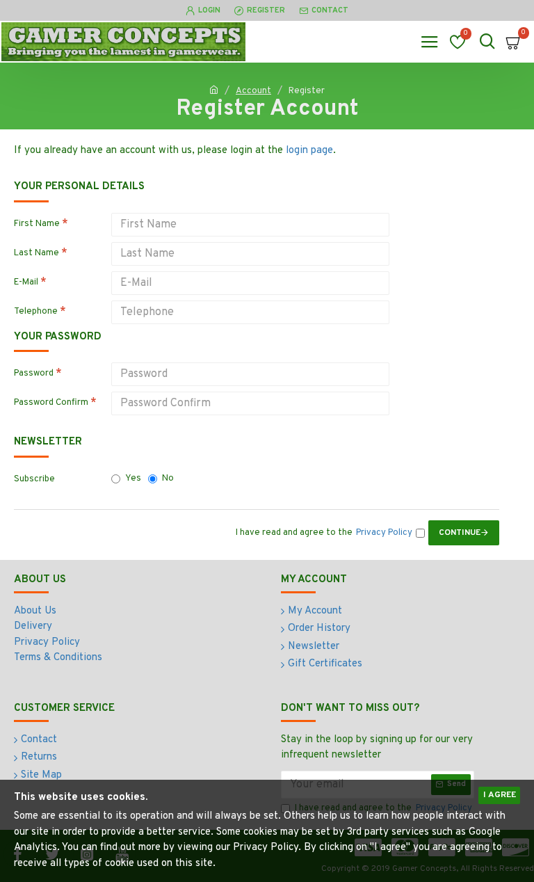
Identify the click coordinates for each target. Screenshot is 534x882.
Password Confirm (51, 402)
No (168, 478)
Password (34, 373)
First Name (37, 224)
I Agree (499, 795)
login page (309, 150)
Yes (133, 478)
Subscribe (34, 479)
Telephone (36, 311)
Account (253, 91)
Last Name (36, 253)
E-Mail (26, 282)
